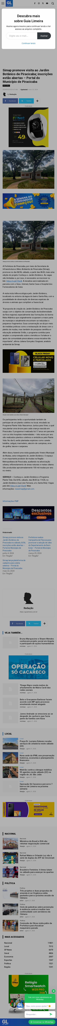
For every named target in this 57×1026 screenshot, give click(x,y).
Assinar (44, 35)
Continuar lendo (28, 43)
